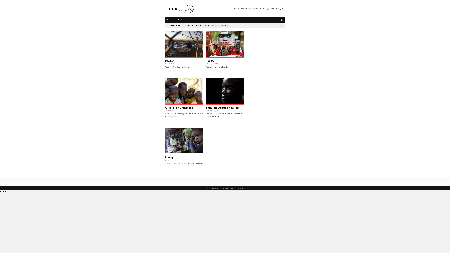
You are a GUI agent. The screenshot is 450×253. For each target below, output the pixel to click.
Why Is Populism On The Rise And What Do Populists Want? (208, 25)
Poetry (169, 61)
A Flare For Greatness (179, 107)
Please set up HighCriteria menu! (179, 20)
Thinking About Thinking (222, 107)
